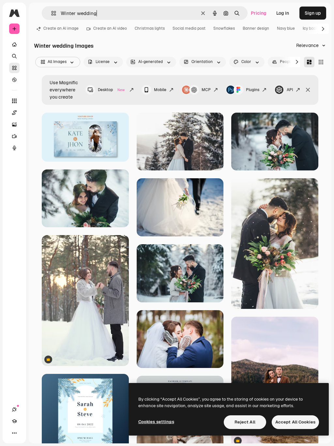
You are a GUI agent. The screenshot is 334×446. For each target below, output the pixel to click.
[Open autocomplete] (51, 13)
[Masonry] (309, 62)
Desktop (111, 89)
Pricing (258, 13)
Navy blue (286, 28)
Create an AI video (110, 28)
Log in (282, 13)
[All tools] (14, 101)
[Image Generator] (14, 124)
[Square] (321, 62)
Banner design (256, 28)
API (290, 89)
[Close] (308, 89)
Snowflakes (224, 28)
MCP (206, 89)
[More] (14, 433)
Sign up (313, 13)
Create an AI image (61, 28)
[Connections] (14, 409)
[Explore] (14, 79)
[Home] (14, 44)
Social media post (189, 28)
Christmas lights (150, 28)
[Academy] (14, 421)
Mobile (160, 89)
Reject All (245, 422)
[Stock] (14, 68)
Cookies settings (156, 421)
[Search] (14, 56)
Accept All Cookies (295, 422)
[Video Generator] (14, 136)
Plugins (252, 89)
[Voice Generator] (14, 148)
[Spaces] (14, 112)
